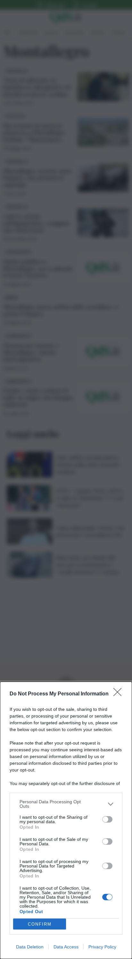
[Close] (119, 694)
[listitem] (66, 803)
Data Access (66, 946)
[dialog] (66, 820)
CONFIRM (40, 924)
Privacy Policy (102, 946)
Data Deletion (30, 946)
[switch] (107, 819)
